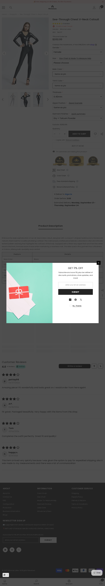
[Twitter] (81, 299)
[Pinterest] (75, 299)
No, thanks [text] (77, 306)
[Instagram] (70, 299)
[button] (6, 575)
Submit (75, 292)
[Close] (99, 263)
